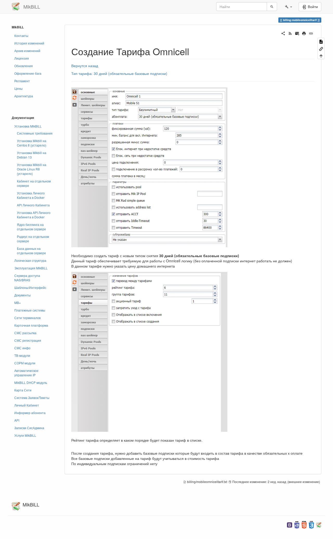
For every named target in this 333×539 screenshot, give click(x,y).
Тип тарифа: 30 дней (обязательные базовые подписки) (119, 73)
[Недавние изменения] (290, 32)
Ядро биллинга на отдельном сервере (31, 226)
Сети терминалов (27, 317)
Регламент (22, 81)
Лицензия (21, 58)
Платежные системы (29, 310)
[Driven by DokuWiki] (318, 524)
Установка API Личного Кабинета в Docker (33, 214)
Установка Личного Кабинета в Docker (31, 195)
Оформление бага (27, 73)
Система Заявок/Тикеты (31, 397)
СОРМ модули (24, 363)
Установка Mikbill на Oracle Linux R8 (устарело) (31, 169)
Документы (22, 295)
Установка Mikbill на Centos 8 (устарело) (31, 142)
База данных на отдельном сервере (31, 250)
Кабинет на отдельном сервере (34, 183)
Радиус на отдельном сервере (33, 238)
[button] (288, 6)
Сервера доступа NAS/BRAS (27, 277)
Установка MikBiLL (28, 126)
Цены (18, 88)
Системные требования (35, 133)
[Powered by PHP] (296, 524)
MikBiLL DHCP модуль (30, 382)
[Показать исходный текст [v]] (321, 41)
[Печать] (304, 32)
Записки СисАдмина (29, 428)
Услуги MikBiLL (25, 435)
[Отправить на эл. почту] (297, 32)
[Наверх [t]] (321, 55)
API (16, 420)
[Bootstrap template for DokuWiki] (289, 524)
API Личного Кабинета (33, 205)
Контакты (21, 35)
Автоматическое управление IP (26, 372)
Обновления (23, 66)
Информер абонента (30, 412)
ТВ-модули (22, 355)
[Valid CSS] (311, 524)
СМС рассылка (25, 333)
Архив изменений (27, 50)
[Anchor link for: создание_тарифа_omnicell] (194, 51)
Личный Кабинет (26, 405)
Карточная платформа (31, 325)
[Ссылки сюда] (321, 48)
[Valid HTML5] (304, 524)
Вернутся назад (84, 65)
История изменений (29, 43)
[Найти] (272, 6)
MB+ (17, 302)
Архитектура (23, 96)
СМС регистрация (27, 340)
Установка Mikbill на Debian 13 (31, 154)
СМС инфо (22, 348)
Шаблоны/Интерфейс (30, 287)
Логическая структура (30, 260)
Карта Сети (22, 390)
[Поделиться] (283, 32)
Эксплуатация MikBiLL (31, 268)
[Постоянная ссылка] (311, 32)
